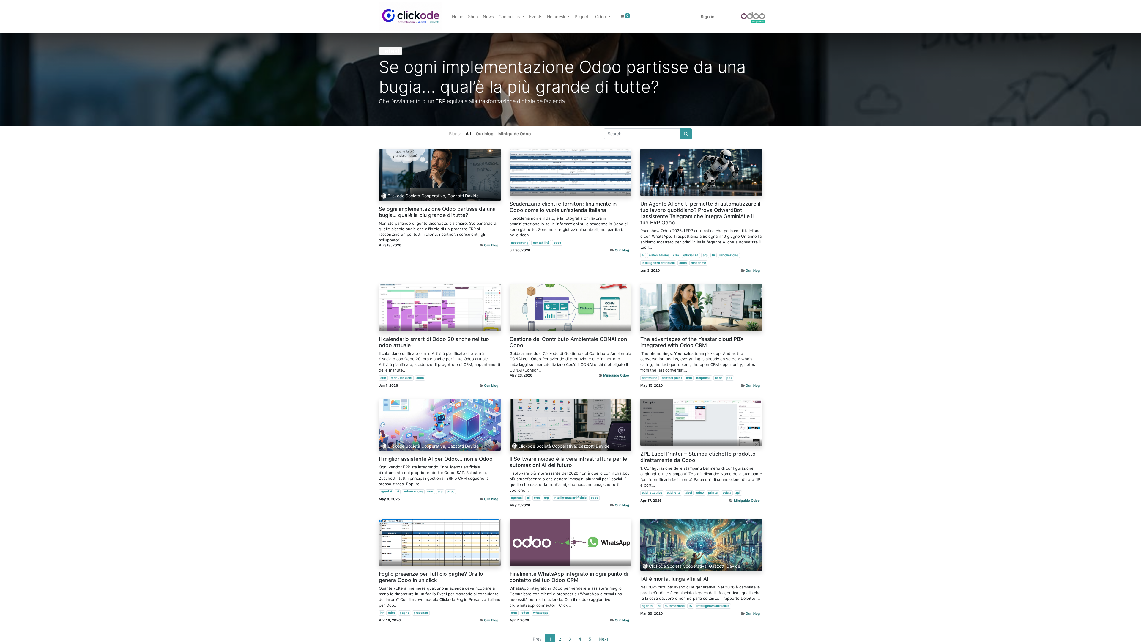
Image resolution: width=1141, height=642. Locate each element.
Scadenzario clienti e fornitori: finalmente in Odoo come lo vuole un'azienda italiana (563, 207)
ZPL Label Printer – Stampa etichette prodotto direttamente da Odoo (698, 457)
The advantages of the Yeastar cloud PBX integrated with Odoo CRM (692, 342)
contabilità (541, 243)
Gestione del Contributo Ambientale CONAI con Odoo (568, 342)
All (468, 133)
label (688, 493)
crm (676, 255)
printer (713, 493)
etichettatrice (652, 493)
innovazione (728, 255)
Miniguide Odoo (616, 375)
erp (705, 255)
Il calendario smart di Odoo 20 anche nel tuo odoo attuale (434, 342)
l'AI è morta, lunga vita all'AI (674, 579)
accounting (520, 243)
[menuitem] (458, 16)
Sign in (708, 16)
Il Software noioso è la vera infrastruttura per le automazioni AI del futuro (568, 462)
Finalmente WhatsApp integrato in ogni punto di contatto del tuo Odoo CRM (569, 577)
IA (713, 255)
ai (643, 255)
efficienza (690, 255)
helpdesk (703, 378)
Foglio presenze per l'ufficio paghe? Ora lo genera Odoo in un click (431, 577)
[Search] (686, 133)
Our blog (491, 245)
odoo (557, 243)
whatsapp (541, 613)
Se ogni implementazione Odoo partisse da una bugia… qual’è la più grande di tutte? (437, 212)
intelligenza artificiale (658, 263)
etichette (673, 493)
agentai (386, 491)
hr (382, 613)
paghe (404, 613)
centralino (649, 378)
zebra (727, 493)
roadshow (698, 263)
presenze (421, 613)
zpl (737, 493)
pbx (729, 378)
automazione (659, 255)
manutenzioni (401, 378)
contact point (672, 378)
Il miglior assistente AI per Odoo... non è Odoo (436, 459)
